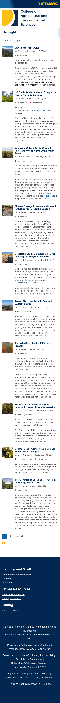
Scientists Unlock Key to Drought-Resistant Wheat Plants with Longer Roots (34, 150)
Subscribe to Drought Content (3, 543)
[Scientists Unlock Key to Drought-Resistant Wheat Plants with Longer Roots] (8, 151)
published (50, 195)
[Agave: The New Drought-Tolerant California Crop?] (8, 305)
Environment (22, 55)
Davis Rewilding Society (36, 110)
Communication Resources (16, 574)
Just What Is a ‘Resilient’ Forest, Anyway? (32, 344)
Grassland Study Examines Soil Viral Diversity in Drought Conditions (35, 255)
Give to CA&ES (10, 610)
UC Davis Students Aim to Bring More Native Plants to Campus (35, 94)
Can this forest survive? (27, 47)
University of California (23, 663)
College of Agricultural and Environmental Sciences (34, 18)
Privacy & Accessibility (44, 655)
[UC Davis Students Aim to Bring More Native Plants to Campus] (8, 96)
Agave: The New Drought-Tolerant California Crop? (33, 302)
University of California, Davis (23, 645)
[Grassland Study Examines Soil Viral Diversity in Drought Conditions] (8, 257)
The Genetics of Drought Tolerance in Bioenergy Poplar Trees (35, 481)
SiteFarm (45, 684)
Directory (7, 578)
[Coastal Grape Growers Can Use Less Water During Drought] (8, 452)
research (19, 282)
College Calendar (11, 598)
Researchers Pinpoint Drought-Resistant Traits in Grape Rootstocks (35, 406)
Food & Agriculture (24, 161)
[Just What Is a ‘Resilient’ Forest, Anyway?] (8, 347)
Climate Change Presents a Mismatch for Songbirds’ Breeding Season (35, 208)
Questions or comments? (15, 655)
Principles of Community (29, 659)
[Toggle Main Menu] (4, 4)
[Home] (10, 17)
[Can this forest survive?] (8, 51)
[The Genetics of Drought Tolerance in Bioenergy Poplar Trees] (8, 483)
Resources (8, 582)
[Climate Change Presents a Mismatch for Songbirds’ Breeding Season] (8, 210)
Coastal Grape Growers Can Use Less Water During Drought (36, 450)
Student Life (37, 102)
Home (5, 40)
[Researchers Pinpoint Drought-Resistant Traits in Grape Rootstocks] (8, 408)
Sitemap (42, 663)
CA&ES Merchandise (13, 594)
